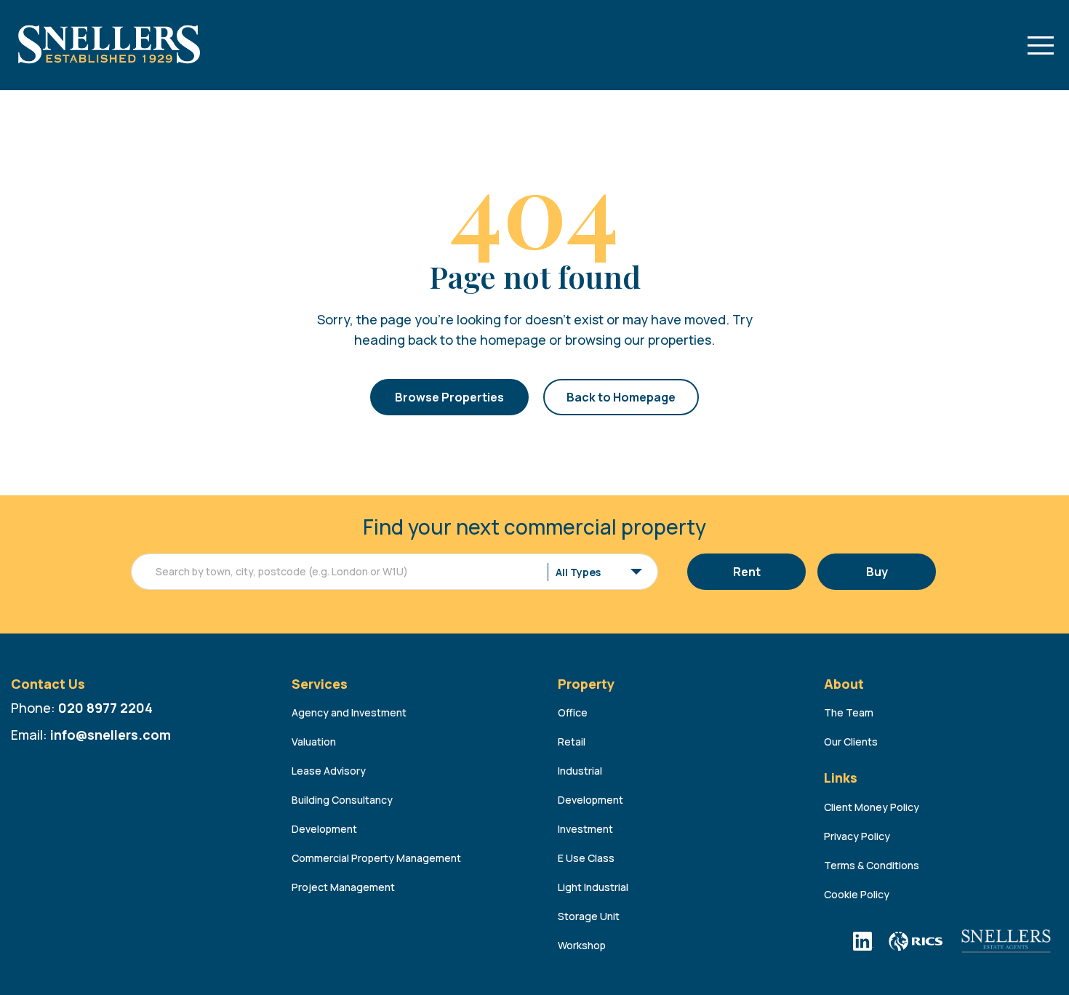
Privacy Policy (857, 836)
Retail (571, 741)
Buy (877, 572)
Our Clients (851, 741)
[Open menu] (1040, 45)
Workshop (582, 945)
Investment (585, 829)
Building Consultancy (342, 800)
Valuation (314, 741)
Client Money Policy (871, 807)
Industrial (580, 771)
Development (324, 829)
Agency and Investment (349, 712)
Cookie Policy (856, 894)
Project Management (343, 887)
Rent (747, 572)
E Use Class (586, 858)
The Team (848, 712)
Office (573, 712)
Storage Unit (589, 916)
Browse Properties (449, 397)
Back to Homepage (621, 397)
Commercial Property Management (376, 858)
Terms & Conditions (871, 865)
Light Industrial (593, 887)
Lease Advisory (329, 771)
